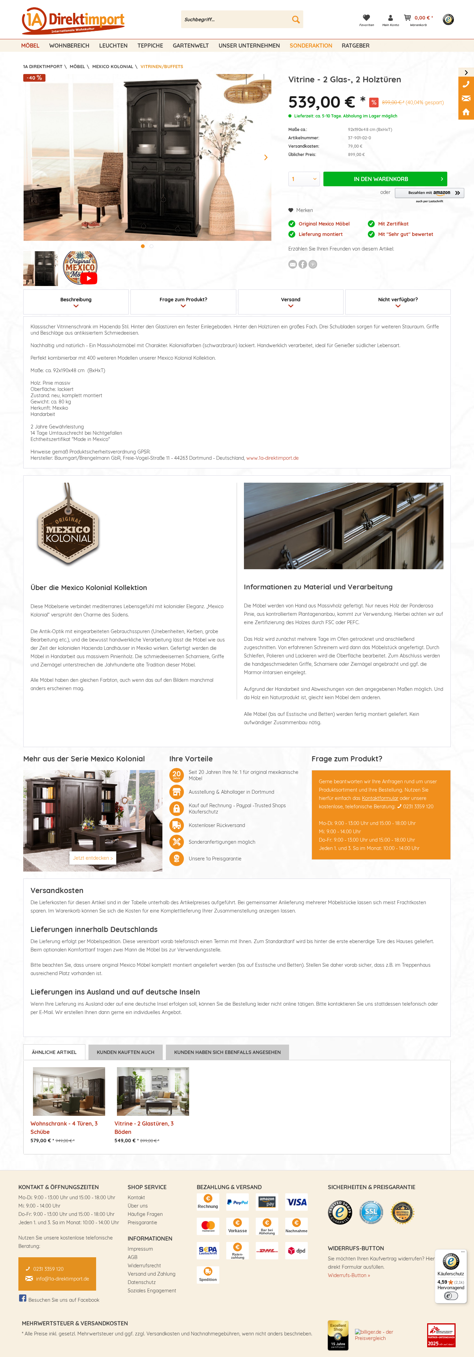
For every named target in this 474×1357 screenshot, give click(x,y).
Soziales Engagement (152, 1290)
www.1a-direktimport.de (272, 458)
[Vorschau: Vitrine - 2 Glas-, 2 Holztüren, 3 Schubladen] (40, 268)
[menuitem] (242, 19)
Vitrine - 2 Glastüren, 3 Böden (144, 1127)
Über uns (138, 1206)
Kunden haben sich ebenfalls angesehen (227, 1052)
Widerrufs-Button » (349, 1275)
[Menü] (463, 1253)
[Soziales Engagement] (441, 1335)
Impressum (140, 1249)
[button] (429, 196)
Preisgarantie (142, 1222)
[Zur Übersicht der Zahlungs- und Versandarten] (208, 1202)
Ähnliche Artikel (54, 1052)
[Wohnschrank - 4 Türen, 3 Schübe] (69, 1091)
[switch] (451, 1296)
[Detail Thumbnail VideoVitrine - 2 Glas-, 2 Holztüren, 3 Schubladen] (80, 268)
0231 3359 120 (418, 806)
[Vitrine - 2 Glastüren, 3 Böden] (153, 1091)
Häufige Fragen (145, 1214)
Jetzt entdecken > (93, 858)
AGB (132, 1257)
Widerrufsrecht (144, 1265)
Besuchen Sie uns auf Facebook (63, 1300)
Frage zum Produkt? (183, 299)
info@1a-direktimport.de (62, 1279)
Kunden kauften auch (125, 1052)
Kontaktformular (380, 798)
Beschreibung (76, 299)
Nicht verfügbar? (398, 299)
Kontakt (136, 1197)
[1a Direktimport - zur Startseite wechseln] (74, 21)
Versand (291, 299)
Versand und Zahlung (152, 1274)
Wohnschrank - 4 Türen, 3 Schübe (64, 1127)
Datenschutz (142, 1282)
